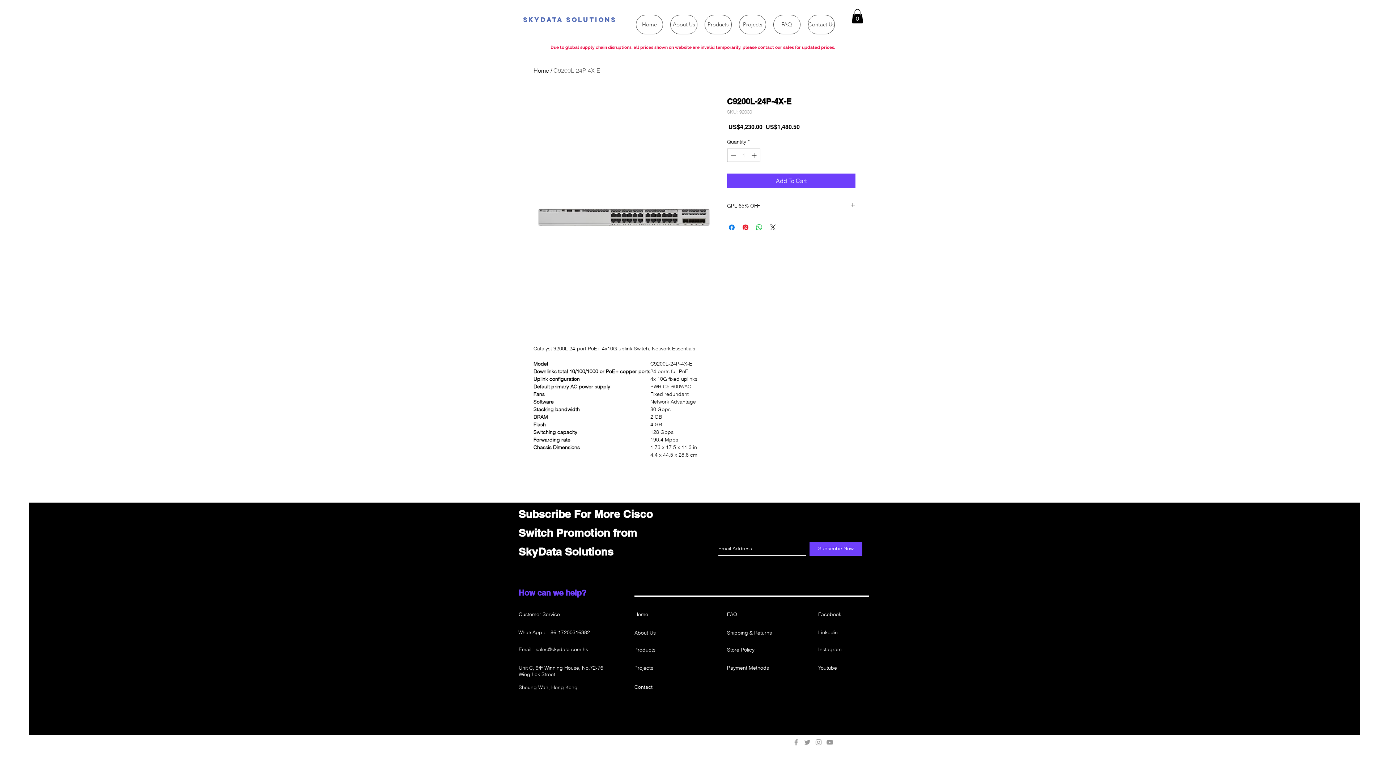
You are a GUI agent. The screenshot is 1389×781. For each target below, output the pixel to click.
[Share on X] (773, 227)
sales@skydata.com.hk (562, 649)
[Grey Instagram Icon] (819, 742)
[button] (857, 16)
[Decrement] (732, 155)
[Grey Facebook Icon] (796, 742)
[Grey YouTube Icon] (830, 742)
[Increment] (754, 155)
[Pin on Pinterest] (745, 227)
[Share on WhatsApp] (759, 227)
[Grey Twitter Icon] (807, 742)
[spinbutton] (743, 155)
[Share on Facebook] (731, 227)
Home (541, 70)
